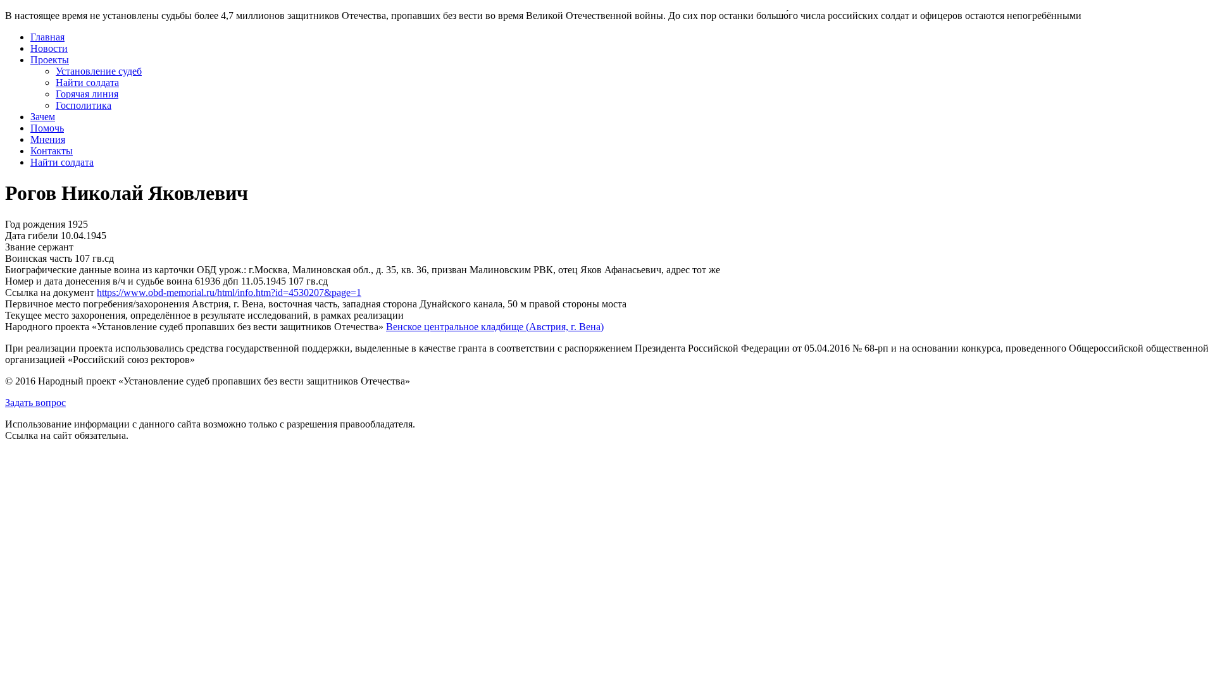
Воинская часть (38, 258)
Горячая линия (87, 94)
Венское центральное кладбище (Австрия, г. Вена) (495, 326)
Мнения (47, 139)
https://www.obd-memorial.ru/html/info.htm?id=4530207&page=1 (229, 292)
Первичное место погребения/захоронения (97, 303)
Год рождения (35, 224)
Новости (49, 48)
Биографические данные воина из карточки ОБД (110, 269)
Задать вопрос (35, 402)
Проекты (49, 59)
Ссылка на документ (49, 292)
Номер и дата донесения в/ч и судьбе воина (98, 281)
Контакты (51, 150)
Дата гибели (31, 235)
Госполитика (83, 105)
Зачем (42, 116)
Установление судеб (99, 71)
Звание (20, 247)
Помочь (47, 128)
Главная (47, 37)
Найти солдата (87, 82)
